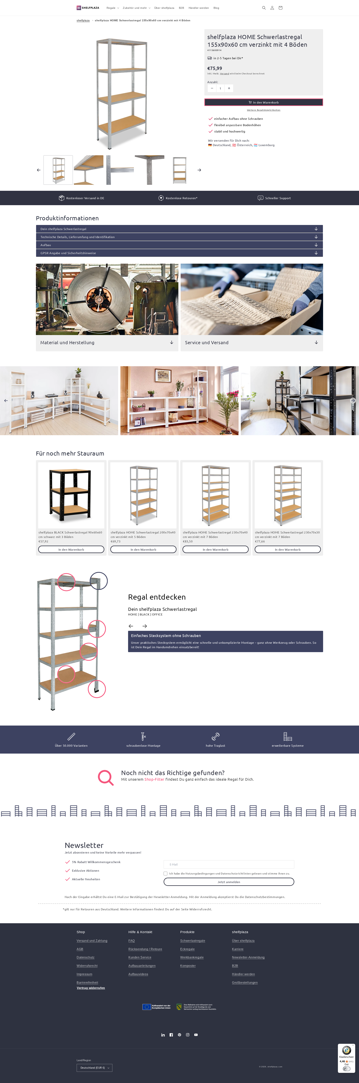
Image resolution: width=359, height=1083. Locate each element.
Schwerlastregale (192, 940)
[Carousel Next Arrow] (199, 170)
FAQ (131, 940)
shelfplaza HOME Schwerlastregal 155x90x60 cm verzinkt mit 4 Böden (143, 20)
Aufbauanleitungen (142, 965)
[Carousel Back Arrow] (38, 170)
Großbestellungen (245, 982)
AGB (80, 949)
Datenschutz (86, 957)
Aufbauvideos (138, 974)
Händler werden (243, 974)
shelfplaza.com (275, 1067)
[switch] (346, 1069)
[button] (112, 8)
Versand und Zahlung (92, 940)
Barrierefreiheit (87, 982)
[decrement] (212, 88)
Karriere (238, 949)
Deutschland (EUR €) (93, 1067)
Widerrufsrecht (87, 965)
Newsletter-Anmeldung (248, 957)
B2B (235, 965)
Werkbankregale (192, 957)
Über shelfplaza (243, 940)
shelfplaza (83, 20)
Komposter (188, 965)
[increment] (229, 88)
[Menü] (353, 1046)
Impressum (84, 974)
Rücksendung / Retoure (145, 949)
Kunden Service (139, 957)
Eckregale (187, 949)
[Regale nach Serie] (105, 778)
